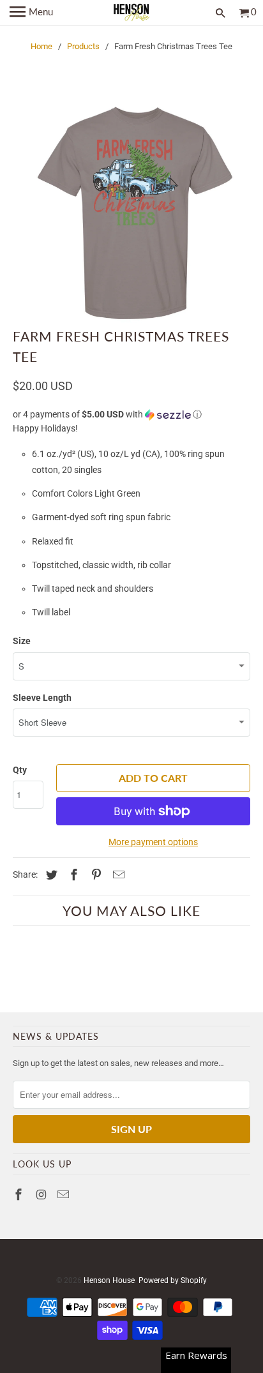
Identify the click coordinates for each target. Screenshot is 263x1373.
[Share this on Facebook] (72, 875)
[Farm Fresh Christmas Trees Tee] (131, 211)
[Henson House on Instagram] (42, 1194)
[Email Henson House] (64, 1194)
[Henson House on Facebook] (20, 1194)
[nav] (31, 13)
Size (22, 641)
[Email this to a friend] (117, 875)
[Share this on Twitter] (50, 875)
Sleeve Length (42, 698)
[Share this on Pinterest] (94, 875)
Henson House (109, 1280)
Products (83, 46)
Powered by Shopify (173, 1280)
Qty (20, 770)
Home (41, 46)
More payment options (153, 842)
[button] (131, 415)
